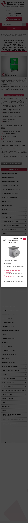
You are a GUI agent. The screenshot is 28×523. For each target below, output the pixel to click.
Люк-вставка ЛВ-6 (10, 276)
